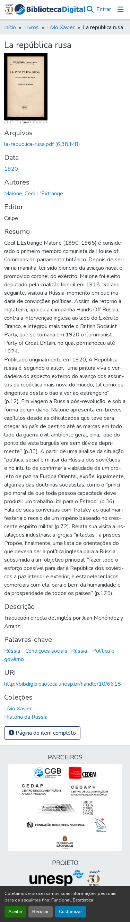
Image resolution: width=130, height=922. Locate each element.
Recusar (40, 911)
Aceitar (15, 911)
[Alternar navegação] (120, 9)
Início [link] (10, 27)
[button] (50, 9)
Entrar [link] (103, 9)
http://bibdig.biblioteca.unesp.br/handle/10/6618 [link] (62, 684)
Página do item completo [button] (45, 733)
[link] (65, 144)
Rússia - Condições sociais (36, 651)
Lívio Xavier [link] (61, 27)
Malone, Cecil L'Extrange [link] (33, 193)
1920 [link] (11, 169)
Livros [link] (31, 27)
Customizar (70, 911)
